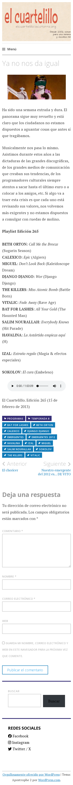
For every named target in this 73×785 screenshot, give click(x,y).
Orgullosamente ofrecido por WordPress (31, 774)
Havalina (13, 443)
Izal (31, 443)
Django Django (38, 431)
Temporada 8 (40, 418)
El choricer (14, 466)
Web (5, 621)
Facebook (20, 736)
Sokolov (45, 449)
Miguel (46, 443)
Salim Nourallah (19, 449)
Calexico (13, 431)
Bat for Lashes (17, 425)
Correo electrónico (18, 599)
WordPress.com (49, 780)
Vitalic (35, 455)
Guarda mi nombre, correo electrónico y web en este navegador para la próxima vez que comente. (35, 649)
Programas (15, 418)
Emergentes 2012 (43, 437)
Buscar (14, 691)
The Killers (15, 455)
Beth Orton (44, 425)
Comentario (12, 531)
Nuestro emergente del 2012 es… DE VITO (54, 468)
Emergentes (15, 437)
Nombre (9, 576)
